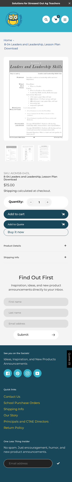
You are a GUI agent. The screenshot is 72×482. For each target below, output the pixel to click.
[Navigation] (65, 19)
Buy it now (16, 232)
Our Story (11, 415)
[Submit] (58, 463)
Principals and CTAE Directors (26, 421)
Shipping (10, 190)
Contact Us (12, 397)
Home (8, 40)
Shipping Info (14, 409)
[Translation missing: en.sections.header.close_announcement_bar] (69, 3)
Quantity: (16, 202)
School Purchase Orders (22, 403)
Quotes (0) (69, 359)
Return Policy (14, 428)
